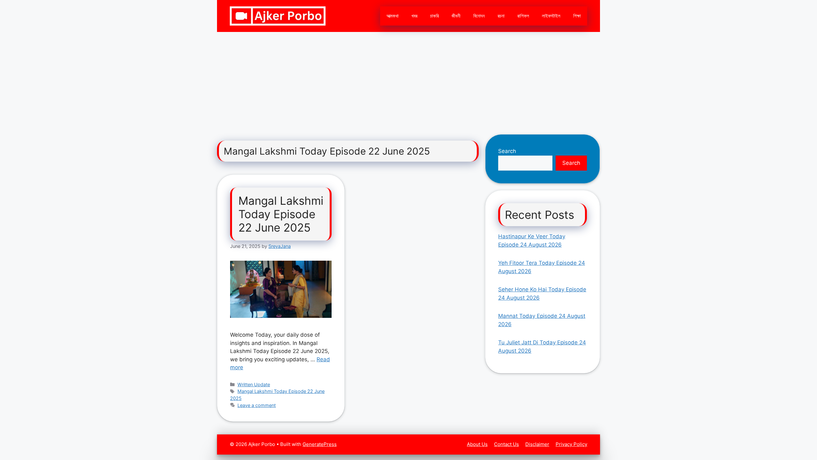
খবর (414, 16)
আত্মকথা (392, 16)
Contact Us (506, 444)
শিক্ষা (577, 16)
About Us (477, 444)
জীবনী (456, 16)
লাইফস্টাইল (551, 16)
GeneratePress (320, 444)
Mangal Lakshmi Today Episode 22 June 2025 (280, 214)
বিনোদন (479, 16)
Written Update (253, 384)
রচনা (501, 16)
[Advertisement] (408, 80)
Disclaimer (537, 444)
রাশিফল (523, 16)
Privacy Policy (571, 444)
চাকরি (434, 16)
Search (507, 151)
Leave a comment (256, 405)
